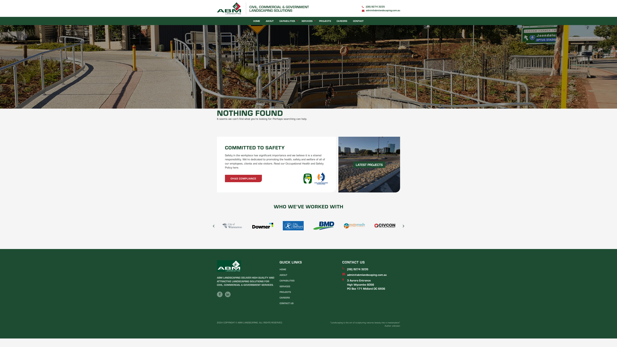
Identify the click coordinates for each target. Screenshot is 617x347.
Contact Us (287, 303)
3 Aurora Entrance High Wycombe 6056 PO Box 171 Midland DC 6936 (366, 284)
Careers (342, 20)
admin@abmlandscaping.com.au (383, 10)
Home (256, 20)
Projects (325, 20)
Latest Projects (369, 164)
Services (307, 20)
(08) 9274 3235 (375, 6)
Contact (358, 20)
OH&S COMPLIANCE (243, 178)
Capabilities (287, 20)
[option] (232, 225)
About (270, 20)
